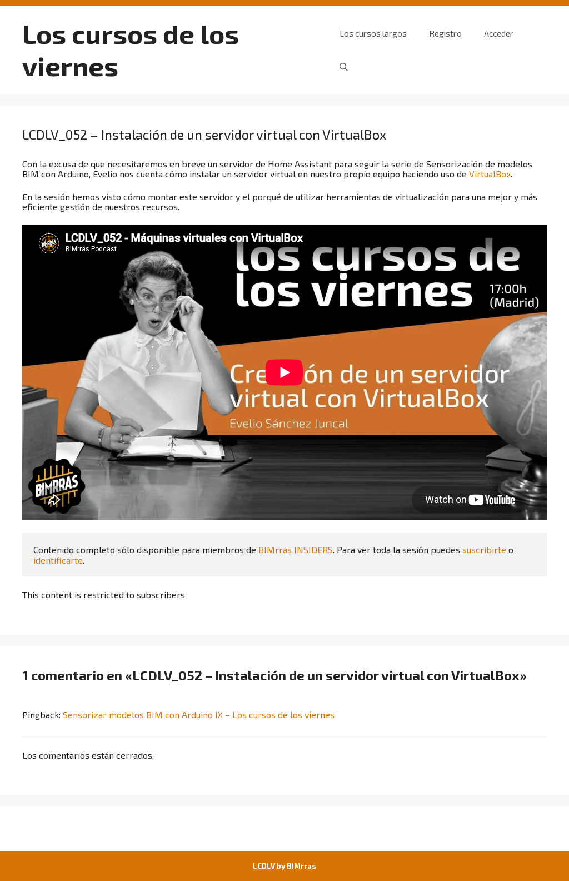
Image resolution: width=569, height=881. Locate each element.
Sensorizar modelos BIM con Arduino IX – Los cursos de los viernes (199, 714)
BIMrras (301, 866)
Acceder (498, 33)
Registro (445, 33)
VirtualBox (490, 173)
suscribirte (484, 549)
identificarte (58, 560)
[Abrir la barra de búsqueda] (343, 66)
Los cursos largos (373, 33)
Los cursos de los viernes (130, 49)
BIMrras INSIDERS (295, 549)
